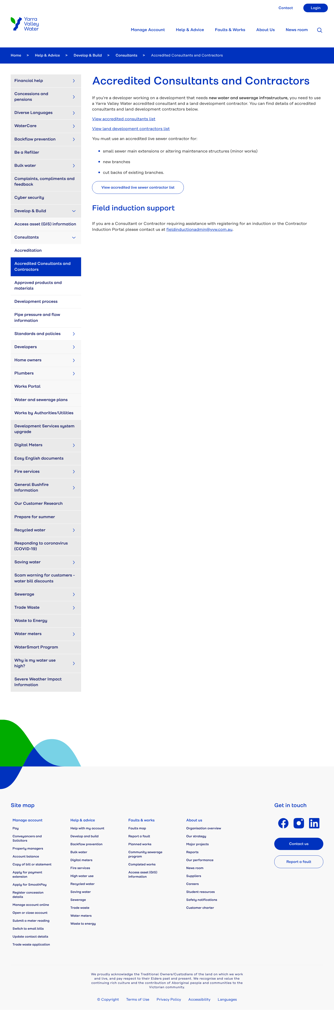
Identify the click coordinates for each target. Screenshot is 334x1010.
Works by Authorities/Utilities (43, 413)
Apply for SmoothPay (29, 885)
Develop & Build (88, 55)
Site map (23, 805)
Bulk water (25, 165)
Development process (35, 301)
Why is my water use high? (35, 663)
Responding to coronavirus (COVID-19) (41, 546)
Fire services (27, 471)
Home (16, 55)
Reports (192, 852)
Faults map (137, 828)
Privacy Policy (169, 1000)
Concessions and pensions (31, 97)
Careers (192, 884)
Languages (227, 1000)
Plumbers (24, 373)
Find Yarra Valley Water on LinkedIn (314, 823)
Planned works (139, 844)
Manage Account (148, 30)
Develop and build (84, 836)
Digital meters (81, 860)
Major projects (197, 844)
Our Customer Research (38, 503)
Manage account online (30, 905)
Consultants (126, 55)
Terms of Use (137, 1000)
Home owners (27, 360)
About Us (265, 30)
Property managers (27, 848)
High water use (82, 876)
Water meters (28, 634)
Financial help (28, 81)
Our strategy (196, 836)
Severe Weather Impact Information (38, 682)
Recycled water (29, 530)
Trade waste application (31, 944)
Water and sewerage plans (41, 400)
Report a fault (139, 836)
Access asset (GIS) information (45, 224)
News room (297, 30)
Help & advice (82, 820)
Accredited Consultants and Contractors (43, 266)
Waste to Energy (30, 620)
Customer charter (200, 908)
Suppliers (193, 876)
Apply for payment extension (27, 875)
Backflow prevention (35, 139)
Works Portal (27, 386)
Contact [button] (286, 8)
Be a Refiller (26, 152)
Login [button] (316, 8)
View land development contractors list (131, 129)
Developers (25, 347)
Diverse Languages (33, 113)
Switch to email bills (28, 929)
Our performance (200, 860)
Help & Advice (190, 30)
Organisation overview (203, 828)
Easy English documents (39, 458)
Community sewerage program (145, 854)
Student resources (200, 892)
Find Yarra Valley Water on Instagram (299, 823)
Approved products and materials (38, 286)
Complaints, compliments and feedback (45, 182)
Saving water (27, 562)
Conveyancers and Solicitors (27, 838)
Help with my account (87, 828)
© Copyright (108, 1000)
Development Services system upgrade (44, 429)
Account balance (25, 856)
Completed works (142, 864)
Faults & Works (230, 30)
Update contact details (30, 937)
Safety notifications (201, 900)
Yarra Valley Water (25, 23)
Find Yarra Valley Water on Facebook (283, 823)
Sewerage (24, 594)
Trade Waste (27, 607)
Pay (15, 828)
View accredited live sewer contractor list (137, 187)
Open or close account (29, 913)
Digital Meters (28, 445)
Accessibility (199, 1000)
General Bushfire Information (32, 488)
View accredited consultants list (123, 119)
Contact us (299, 844)
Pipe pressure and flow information (37, 318)
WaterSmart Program (36, 647)
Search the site (319, 30)
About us (194, 820)
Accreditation (28, 250)
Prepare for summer (34, 517)
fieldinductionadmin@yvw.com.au (199, 229)
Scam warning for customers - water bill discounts (45, 578)
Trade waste (79, 908)
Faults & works (141, 820)
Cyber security (29, 197)
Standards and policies (37, 334)
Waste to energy (83, 924)
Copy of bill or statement (31, 864)
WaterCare (25, 126)
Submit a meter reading (31, 921)
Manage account (27, 820)
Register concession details (27, 895)
